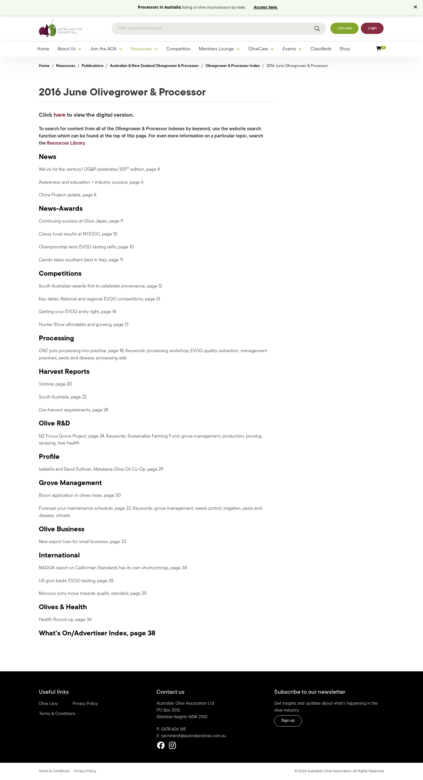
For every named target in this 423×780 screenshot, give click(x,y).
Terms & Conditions (57, 714)
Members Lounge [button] (216, 49)
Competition (178, 49)
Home (43, 49)
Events (289, 49)
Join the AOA (103, 49)
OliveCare (258, 49)
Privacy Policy (85, 704)
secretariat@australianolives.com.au (193, 736)
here (59, 115)
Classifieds (320, 49)
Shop (345, 49)
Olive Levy (48, 704)
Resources (141, 49)
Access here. (266, 7)
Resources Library (66, 143)
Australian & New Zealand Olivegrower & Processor (154, 66)
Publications (92, 66)
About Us (66, 49)
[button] (416, 7)
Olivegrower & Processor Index (232, 66)
